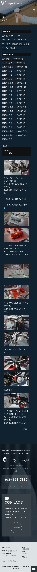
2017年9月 (19, 111)
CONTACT (9, 561)
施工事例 (13, 48)
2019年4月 (6, 75)
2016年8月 (6, 139)
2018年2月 (6, 103)
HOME (6, 547)
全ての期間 (6, 59)
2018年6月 (6, 95)
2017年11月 (20, 107)
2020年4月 (6, 63)
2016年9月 (19, 135)
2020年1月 (19, 63)
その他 (26, 44)
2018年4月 (6, 99)
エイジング (6, 44)
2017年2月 (6, 127)
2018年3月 (19, 99)
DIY (18, 36)
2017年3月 (19, 123)
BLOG (24, 557)
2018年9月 (19, 87)
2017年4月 (6, 123)
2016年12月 (6, 131)
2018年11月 (20, 83)
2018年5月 (19, 95)
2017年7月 (19, 115)
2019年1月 (19, 79)
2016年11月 (20, 131)
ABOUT (25, 548)
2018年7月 (19, 91)
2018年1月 (19, 103)
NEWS (25, 552)
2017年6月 (6, 119)
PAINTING (9, 551)
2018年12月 (6, 83)
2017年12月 (6, 107)
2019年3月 (19, 75)
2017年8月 (6, 115)
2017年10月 (6, 111)
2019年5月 (19, 71)
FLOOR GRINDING (9, 554)
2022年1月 (16, 59)
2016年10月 (6, 135)
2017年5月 (19, 119)
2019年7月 (6, 71)
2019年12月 (6, 67)
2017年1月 (19, 127)
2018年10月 (6, 87)
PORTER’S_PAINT (19, 40)
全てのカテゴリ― (8, 36)
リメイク (5, 48)
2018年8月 (6, 91)
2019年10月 (20, 67)
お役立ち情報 (17, 44)
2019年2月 (6, 79)
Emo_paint (6, 40)
